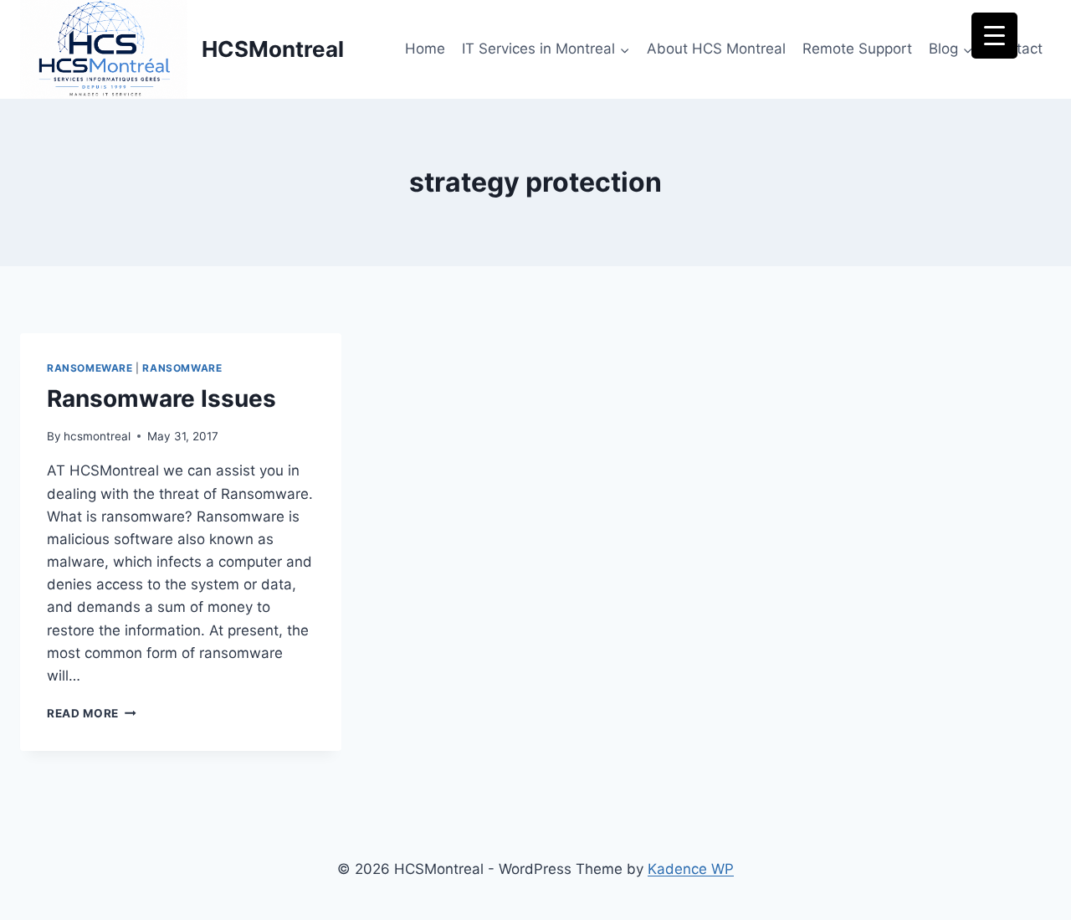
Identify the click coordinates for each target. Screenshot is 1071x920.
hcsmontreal (97, 436)
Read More (91, 713)
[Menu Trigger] (994, 36)
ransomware (182, 368)
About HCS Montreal (716, 48)
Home (425, 48)
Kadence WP (691, 869)
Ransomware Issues (161, 398)
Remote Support (857, 48)
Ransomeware (90, 368)
